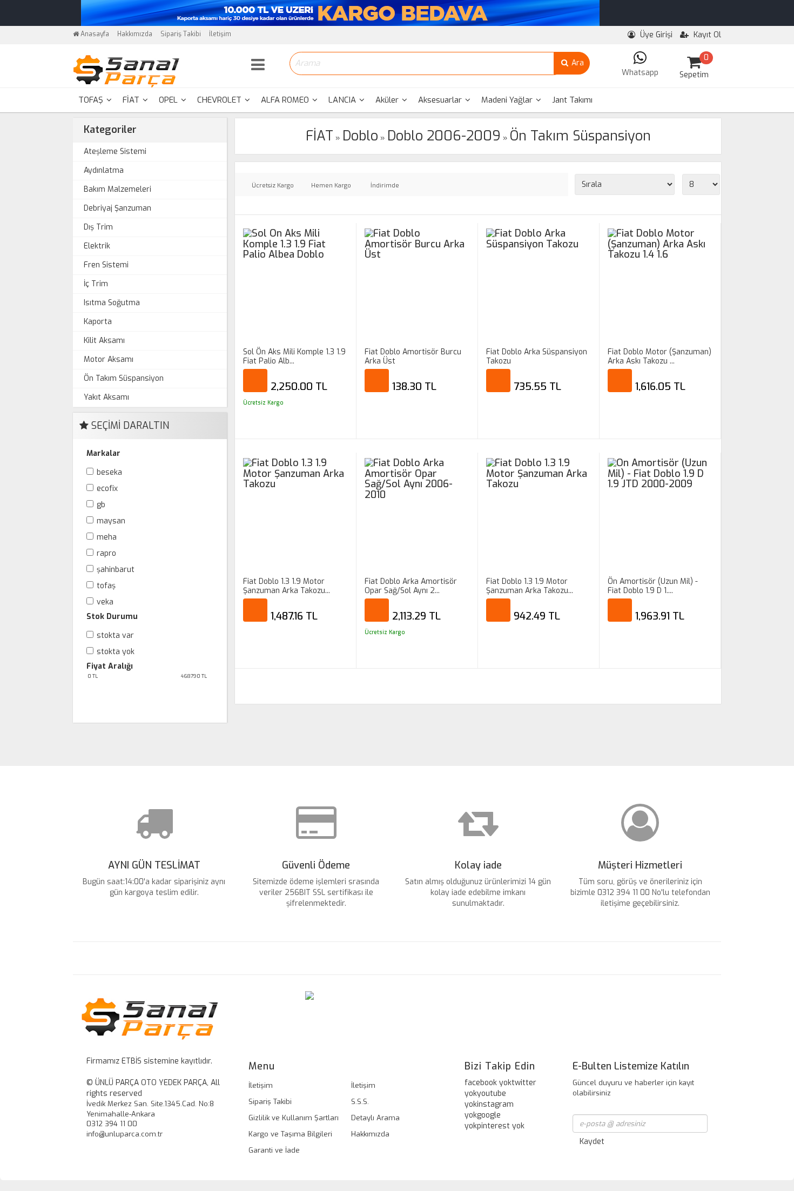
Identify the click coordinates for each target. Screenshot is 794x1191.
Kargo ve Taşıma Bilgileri (290, 1134)
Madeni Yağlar (508, 100)
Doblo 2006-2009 (444, 136)
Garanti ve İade (274, 1150)
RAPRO (106, 553)
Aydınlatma (104, 170)
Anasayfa (94, 34)
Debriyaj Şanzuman (117, 208)
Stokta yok (115, 652)
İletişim (220, 34)
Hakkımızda (134, 34)
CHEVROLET (220, 100)
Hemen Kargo (331, 185)
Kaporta (98, 322)
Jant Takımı (572, 100)
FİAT (132, 100)
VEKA (105, 602)
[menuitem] (95, 100)
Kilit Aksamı (104, 340)
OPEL (169, 100)
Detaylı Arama (375, 1117)
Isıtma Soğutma (112, 303)
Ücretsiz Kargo (273, 185)
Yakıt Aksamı (106, 397)
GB (101, 505)
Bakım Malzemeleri (117, 189)
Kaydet (592, 1141)
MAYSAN (111, 521)
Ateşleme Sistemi (115, 151)
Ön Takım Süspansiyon (124, 378)
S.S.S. (360, 1101)
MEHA (107, 537)
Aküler (388, 100)
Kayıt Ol (706, 35)
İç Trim (96, 284)
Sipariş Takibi (180, 34)
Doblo (360, 136)
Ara (576, 63)
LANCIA (343, 100)
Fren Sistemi (106, 265)
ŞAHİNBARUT (115, 569)
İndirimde (385, 185)
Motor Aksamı (108, 359)
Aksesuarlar (441, 100)
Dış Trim (98, 227)
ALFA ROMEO (286, 100)
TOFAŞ (91, 100)
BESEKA (109, 472)
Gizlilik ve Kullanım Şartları (293, 1117)
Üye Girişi (655, 35)
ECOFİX (107, 488)
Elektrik (97, 246)
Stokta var (115, 635)
